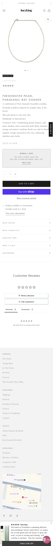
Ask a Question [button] (27, 302)
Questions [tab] (25, 309)
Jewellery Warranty (11, 404)
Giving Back (8, 363)
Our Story (7, 359)
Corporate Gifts (9, 462)
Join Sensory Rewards (12, 440)
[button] (26, 543)
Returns (6, 399)
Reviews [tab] (9, 309)
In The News (8, 368)
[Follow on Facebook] (4, 515)
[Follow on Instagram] (10, 515)
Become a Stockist (10, 457)
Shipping (6, 395)
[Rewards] (46, 539)
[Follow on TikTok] (17, 515)
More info (26, 163)
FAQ (4, 435)
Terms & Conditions (11, 413)
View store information (15, 213)
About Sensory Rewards (13, 431)
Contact (6, 418)
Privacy (6, 409)
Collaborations (9, 467)
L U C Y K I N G (9, 81)
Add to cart (26, 184)
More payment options (26, 198)
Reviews (6, 372)
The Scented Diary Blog (13, 382)
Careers (6, 377)
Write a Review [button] (27, 295)
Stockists (6, 453)
